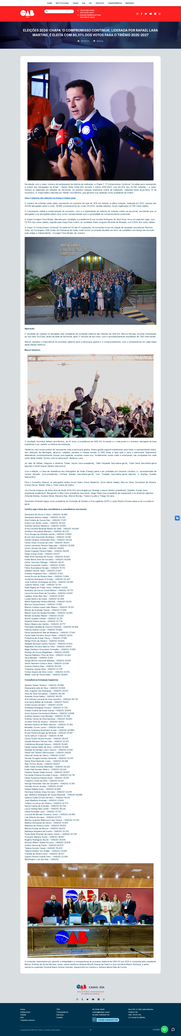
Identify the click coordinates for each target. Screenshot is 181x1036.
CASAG (23, 1015)
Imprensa (129, 3)
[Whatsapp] (160, 14)
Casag (75, 3)
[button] (164, 1029)
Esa (83, 3)
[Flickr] (155, 14)
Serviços (100, 3)
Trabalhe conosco (27, 1020)
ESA (22, 1017)
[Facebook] (141, 14)
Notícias (100, 41)
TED (58, 1009)
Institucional (62, 3)
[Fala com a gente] (173, 1029)
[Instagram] (137, 14)
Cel (90, 3)
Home (49, 3)
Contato (59, 1017)
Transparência (115, 3)
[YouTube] (150, 14)
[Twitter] (146, 14)
